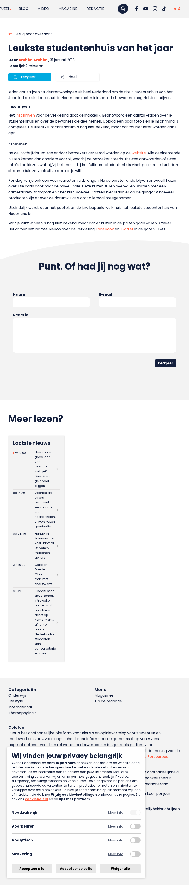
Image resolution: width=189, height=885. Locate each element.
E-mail (105, 294)
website (139, 153)
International (20, 707)
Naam (19, 294)
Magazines (104, 695)
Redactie (95, 8)
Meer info (115, 812)
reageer (28, 77)
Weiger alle (120, 869)
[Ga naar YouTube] (145, 8)
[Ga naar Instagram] (154, 8)
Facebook (105, 229)
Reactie (20, 315)
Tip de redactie (108, 701)
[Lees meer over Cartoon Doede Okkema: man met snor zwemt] (36, 574)
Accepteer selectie (76, 869)
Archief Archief (33, 60)
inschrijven (25, 115)
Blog (24, 8)
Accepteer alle (31, 869)
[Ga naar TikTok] (164, 8)
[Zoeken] (123, 8)
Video (43, 8)
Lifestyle (15, 701)
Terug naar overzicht (33, 34)
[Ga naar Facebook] (136, 8)
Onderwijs (17, 695)
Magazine (67, 8)
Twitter (126, 229)
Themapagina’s (22, 713)
